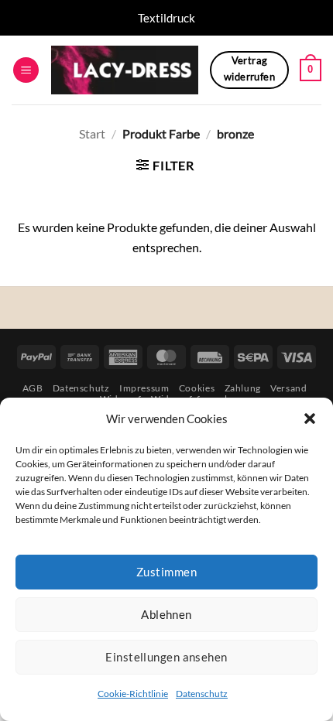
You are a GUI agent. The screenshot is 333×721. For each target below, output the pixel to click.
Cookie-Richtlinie (133, 693)
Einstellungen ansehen (166, 657)
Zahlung (243, 388)
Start (92, 133)
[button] (310, 418)
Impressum (144, 388)
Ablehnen (166, 614)
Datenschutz (202, 693)
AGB (32, 388)
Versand (288, 388)
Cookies (197, 388)
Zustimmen (166, 572)
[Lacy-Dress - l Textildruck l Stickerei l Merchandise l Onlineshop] (124, 70)
